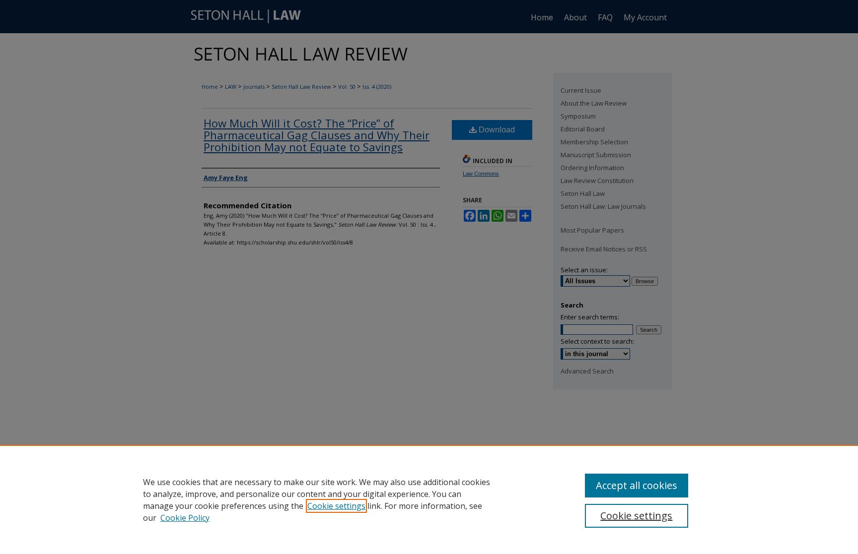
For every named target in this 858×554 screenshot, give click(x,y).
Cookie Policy (185, 517)
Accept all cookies (636, 485)
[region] (429, 499)
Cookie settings (336, 505)
